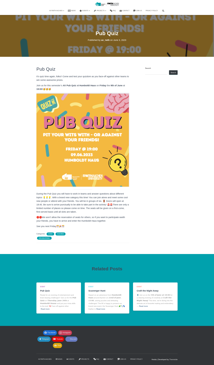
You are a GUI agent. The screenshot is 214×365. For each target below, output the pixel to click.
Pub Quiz (45, 291)
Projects (101, 11)
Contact (125, 11)
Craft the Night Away (148, 291)
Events (85, 11)
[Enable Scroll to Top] (209, 360)
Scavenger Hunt (96, 291)
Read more (45, 309)
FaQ (114, 11)
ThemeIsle (173, 359)
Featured (60, 234)
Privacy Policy (152, 11)
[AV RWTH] (107, 4)
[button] (63, 11)
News (73, 11)
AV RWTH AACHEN (56, 11)
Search (148, 68)
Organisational (44, 238)
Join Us (139, 11)
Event (50, 234)
